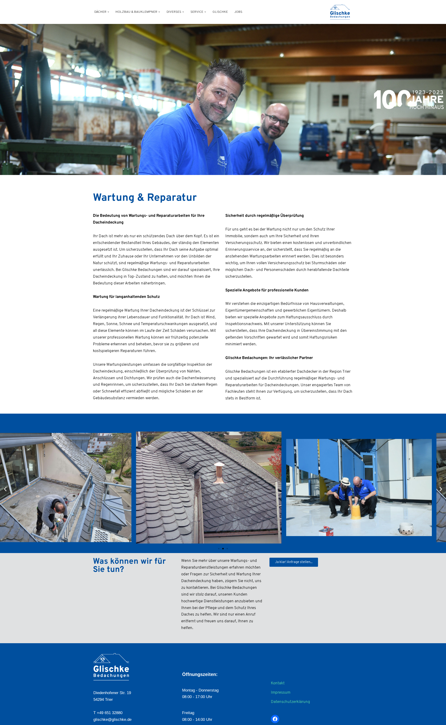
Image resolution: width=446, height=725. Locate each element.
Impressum (280, 693)
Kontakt (278, 683)
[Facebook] (275, 719)
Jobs (238, 11)
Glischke (220, 11)
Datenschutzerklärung (290, 702)
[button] (108, 12)
